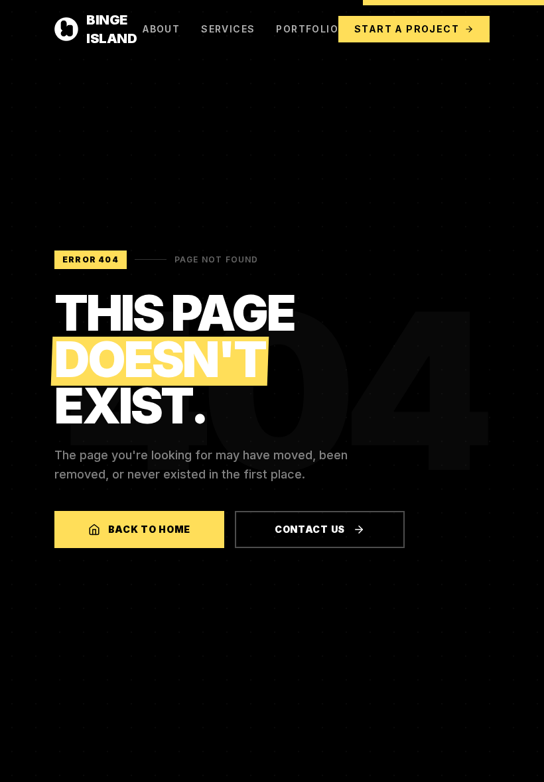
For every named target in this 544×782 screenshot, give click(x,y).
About (161, 28)
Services (228, 28)
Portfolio (307, 28)
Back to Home (149, 529)
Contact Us (310, 529)
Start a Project (406, 28)
